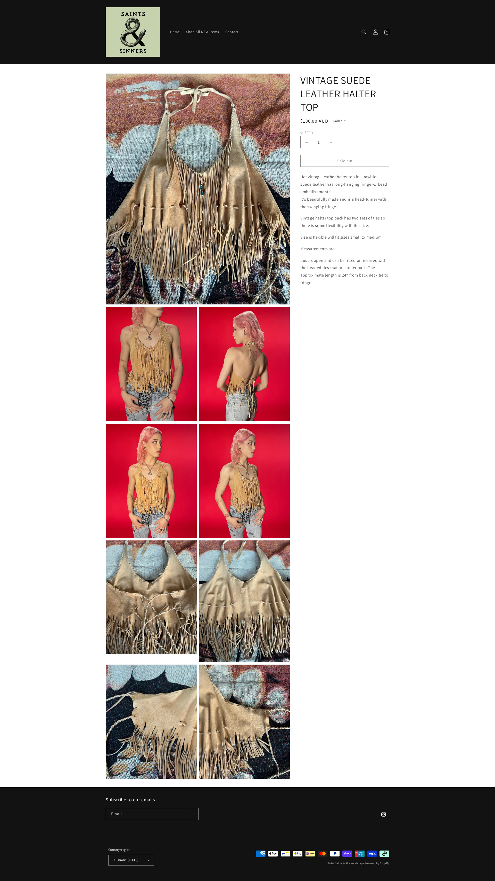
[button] (364, 32)
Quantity (306, 132)
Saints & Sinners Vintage (349, 863)
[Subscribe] (192, 814)
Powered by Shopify (377, 863)
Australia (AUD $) (126, 860)
